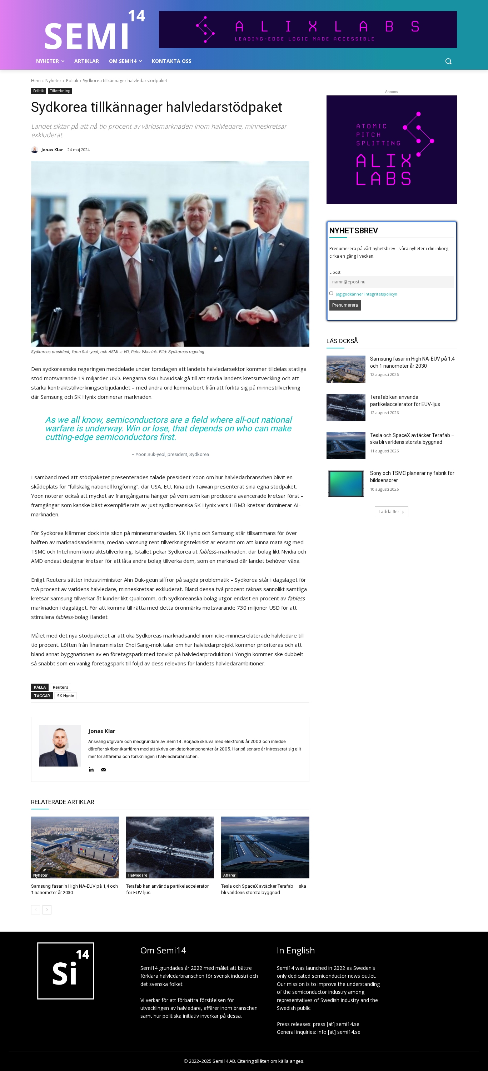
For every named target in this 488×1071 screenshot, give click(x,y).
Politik (72, 81)
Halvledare (137, 875)
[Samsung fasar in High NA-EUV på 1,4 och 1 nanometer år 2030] (75, 847)
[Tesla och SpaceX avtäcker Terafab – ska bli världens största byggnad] (265, 847)
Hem (36, 81)
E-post (334, 272)
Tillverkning (60, 90)
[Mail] (103, 767)
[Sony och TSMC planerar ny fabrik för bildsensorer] (346, 483)
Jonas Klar (52, 149)
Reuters (60, 687)
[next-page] (47, 909)
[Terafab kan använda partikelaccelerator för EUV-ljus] (170, 847)
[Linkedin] (91, 767)
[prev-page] (35, 909)
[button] (448, 61)
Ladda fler (389, 512)
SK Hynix (65, 695)
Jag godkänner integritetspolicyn (366, 294)
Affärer (229, 875)
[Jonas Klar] (35, 149)
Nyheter (53, 81)
